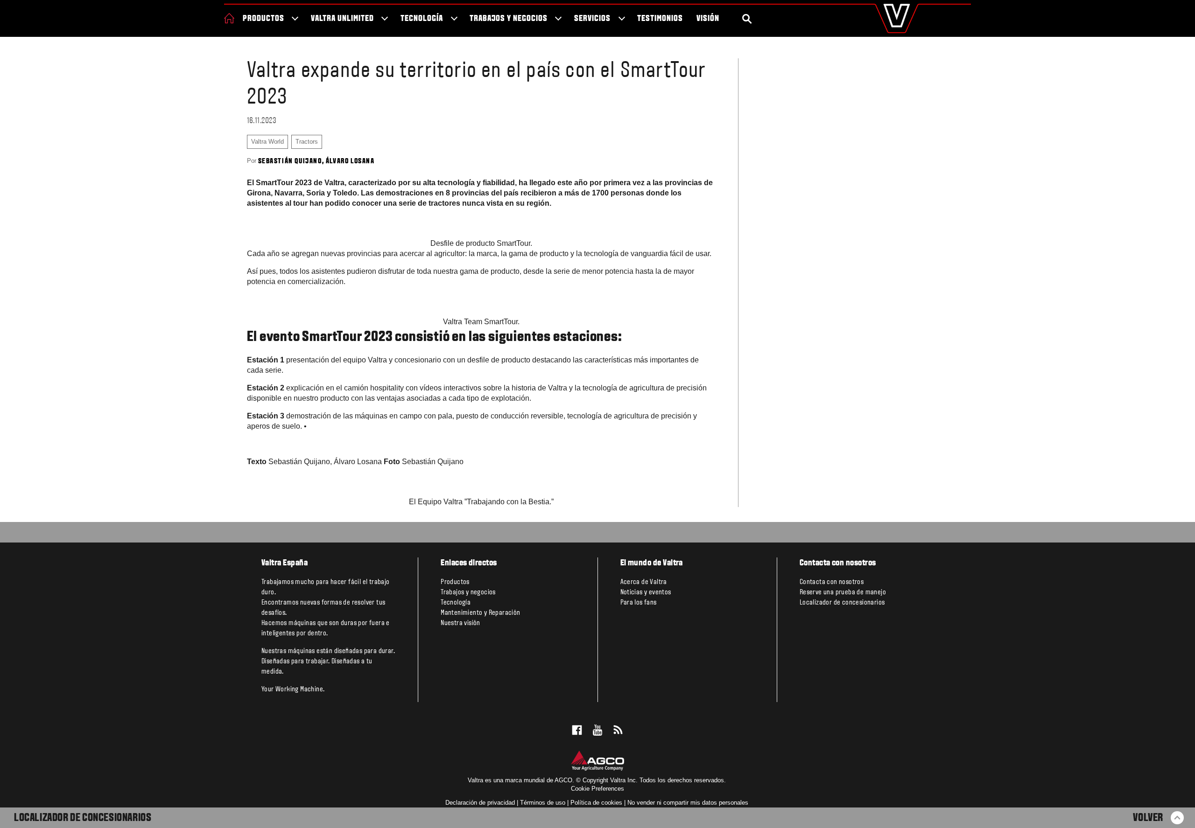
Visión (707, 19)
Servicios (592, 19)
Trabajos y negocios (508, 19)
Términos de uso (542, 802)
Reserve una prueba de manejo (843, 592)
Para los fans (638, 602)
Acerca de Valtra (643, 582)
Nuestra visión (460, 623)
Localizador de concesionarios (82, 818)
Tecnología (422, 19)
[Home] (229, 18)
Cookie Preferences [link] (597, 788)
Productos (263, 19)
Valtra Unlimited (342, 19)
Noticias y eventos (645, 592)
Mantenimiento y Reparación (480, 613)
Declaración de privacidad (480, 802)
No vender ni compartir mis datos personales (687, 802)
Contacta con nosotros (832, 582)
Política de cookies (596, 802)
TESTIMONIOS (660, 19)
